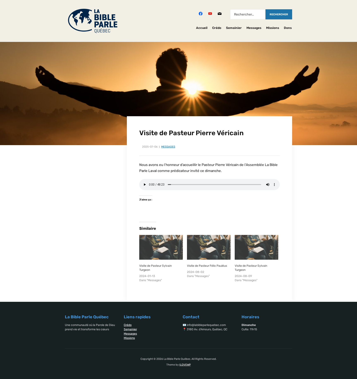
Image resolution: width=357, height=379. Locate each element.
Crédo (216, 28)
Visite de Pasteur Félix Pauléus (207, 266)
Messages (253, 28)
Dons (288, 28)
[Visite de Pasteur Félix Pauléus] (209, 247)
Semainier (234, 28)
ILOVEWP (185, 364)
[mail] (219, 13)
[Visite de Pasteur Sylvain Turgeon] (161, 247)
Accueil (201, 28)
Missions (272, 28)
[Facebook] (200, 13)
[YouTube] (210, 13)
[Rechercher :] (247, 14)
